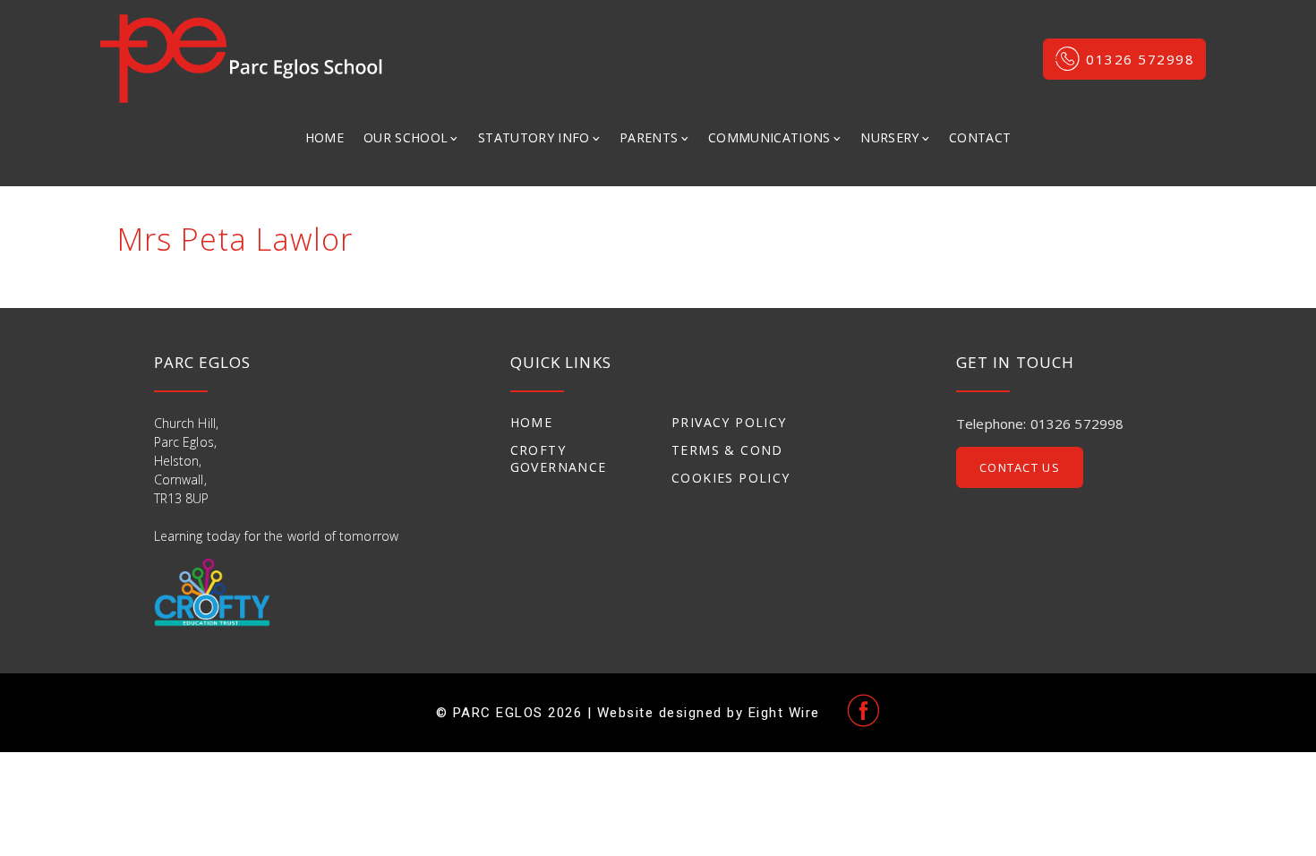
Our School (406, 137)
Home (324, 137)
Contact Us (1019, 467)
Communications (769, 137)
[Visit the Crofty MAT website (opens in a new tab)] (212, 592)
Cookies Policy (730, 477)
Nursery (889, 137)
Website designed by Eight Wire (708, 713)
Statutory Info (534, 137)
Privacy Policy (729, 422)
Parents (649, 137)
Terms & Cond (727, 449)
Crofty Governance (558, 458)
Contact (980, 137)
